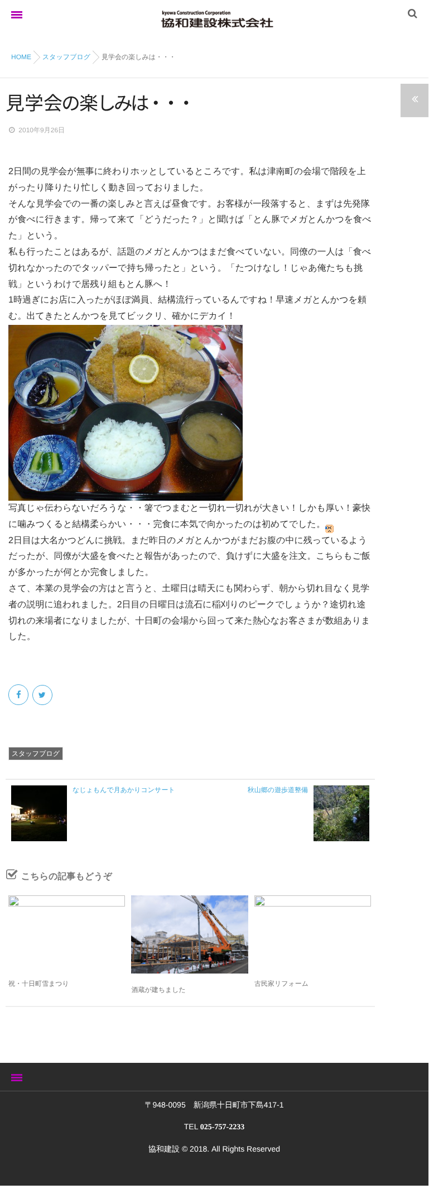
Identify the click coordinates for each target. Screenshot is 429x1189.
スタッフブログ (36, 753)
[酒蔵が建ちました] (189, 934)
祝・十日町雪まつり (38, 983)
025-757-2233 (222, 1127)
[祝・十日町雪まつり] (66, 931)
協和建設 (164, 1148)
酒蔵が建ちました (158, 990)
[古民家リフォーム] (312, 931)
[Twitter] (43, 695)
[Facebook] (19, 695)
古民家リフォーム (281, 983)
